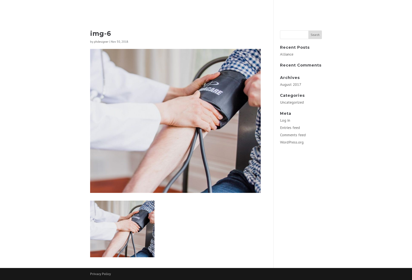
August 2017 (290, 84)
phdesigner (101, 42)
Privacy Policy (100, 274)
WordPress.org (292, 142)
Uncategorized (292, 102)
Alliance (286, 54)
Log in (285, 120)
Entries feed (290, 127)
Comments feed (293, 134)
